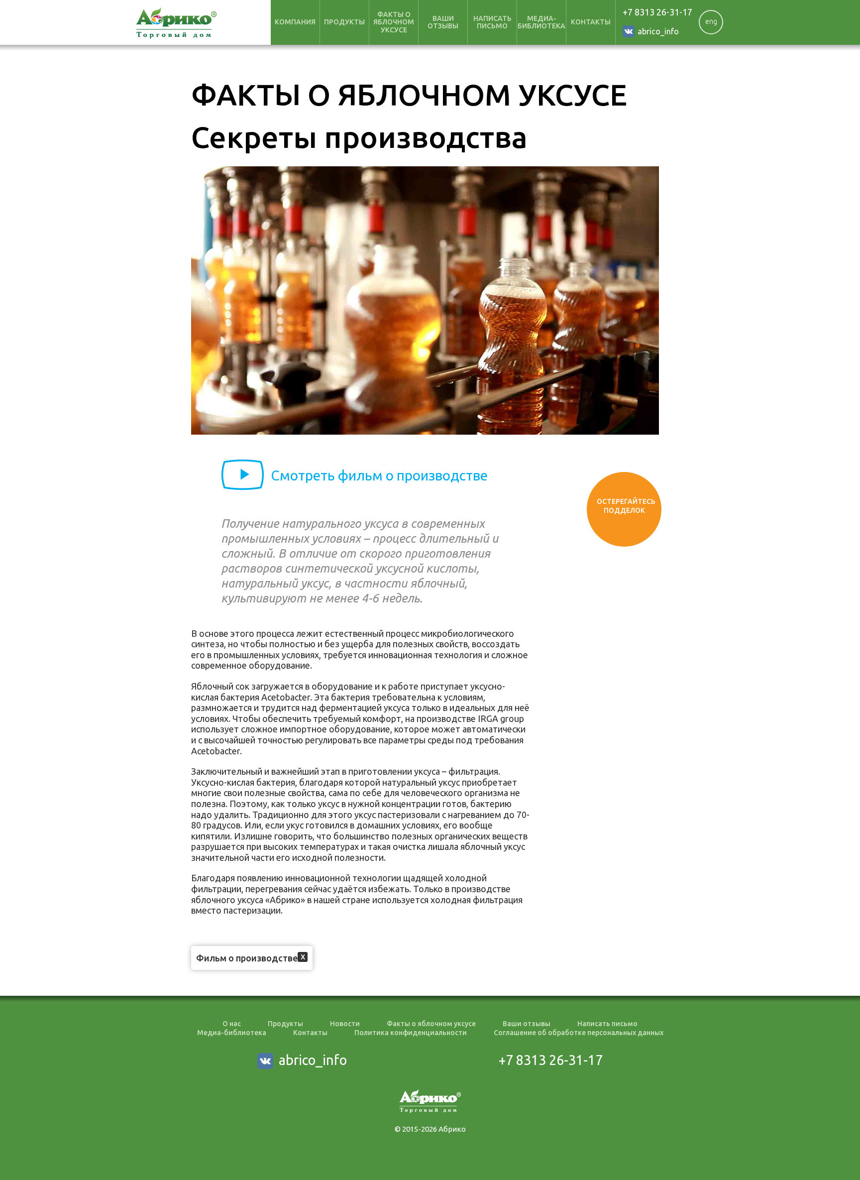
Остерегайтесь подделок (626, 505)
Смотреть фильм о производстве (379, 475)
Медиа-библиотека (541, 22)
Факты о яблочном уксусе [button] (393, 22)
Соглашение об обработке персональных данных (578, 1033)
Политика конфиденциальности (410, 1033)
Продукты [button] (344, 22)
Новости (345, 1024)
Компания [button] (295, 22)
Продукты (285, 1024)
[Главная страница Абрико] (176, 22)
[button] (303, 957)
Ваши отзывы (443, 22)
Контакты (591, 22)
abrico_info (658, 31)
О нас (231, 1024)
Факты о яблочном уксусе (431, 1024)
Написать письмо (492, 22)
